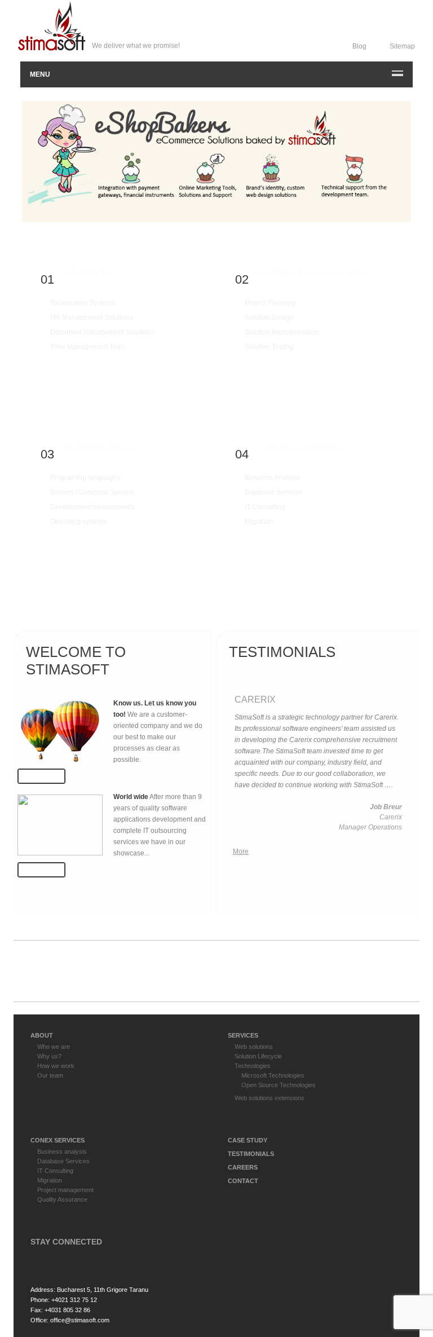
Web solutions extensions (269, 1098)
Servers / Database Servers (92, 492)
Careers (243, 1167)
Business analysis (62, 1151)
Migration (259, 522)
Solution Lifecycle (258, 1056)
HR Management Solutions (91, 317)
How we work (55, 1065)
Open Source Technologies (278, 1085)
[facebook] (40, 1261)
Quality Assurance (62, 1199)
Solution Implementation (282, 332)
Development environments (92, 507)
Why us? (49, 1056)
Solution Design (269, 317)
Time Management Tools (88, 347)
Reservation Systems (82, 303)
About (41, 1035)
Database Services (274, 492)
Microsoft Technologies (272, 1075)
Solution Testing (269, 347)
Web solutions (254, 1046)
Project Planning (270, 303)
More (45, 365)
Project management (65, 1189)
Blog (359, 46)
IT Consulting (265, 507)
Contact (243, 1180)
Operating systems (78, 522)
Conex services (57, 1140)
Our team (50, 1075)
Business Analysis (272, 478)
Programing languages (85, 478)
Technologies (253, 1065)
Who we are (53, 1046)
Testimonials (251, 1153)
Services (243, 1035)
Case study (247, 1140)
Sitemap (402, 46)
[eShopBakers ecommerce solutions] (216, 161)
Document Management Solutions (102, 332)
